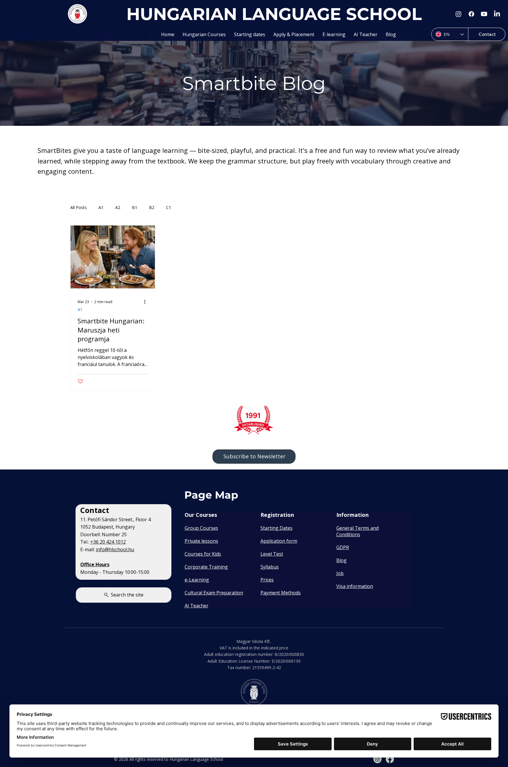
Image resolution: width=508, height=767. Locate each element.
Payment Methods (280, 592)
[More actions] (147, 301)
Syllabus (269, 567)
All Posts (78, 207)
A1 (100, 207)
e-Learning (197, 579)
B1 (134, 207)
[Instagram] (458, 14)
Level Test (271, 554)
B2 (151, 207)
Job (340, 573)
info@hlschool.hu (115, 549)
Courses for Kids (203, 554)
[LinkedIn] (497, 14)
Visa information (354, 586)
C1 (168, 207)
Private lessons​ (201, 541)
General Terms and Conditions (357, 531)
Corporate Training (206, 567)
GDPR (342, 547)
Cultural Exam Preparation (214, 592)
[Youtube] (484, 14)
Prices (267, 579)
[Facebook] (471, 14)
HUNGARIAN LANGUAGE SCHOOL (274, 14)
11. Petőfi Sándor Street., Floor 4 (115, 519)
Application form (278, 541)
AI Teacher (196, 605)
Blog (341, 560)
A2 (117, 207)
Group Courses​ (201, 528)
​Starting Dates (276, 528)
